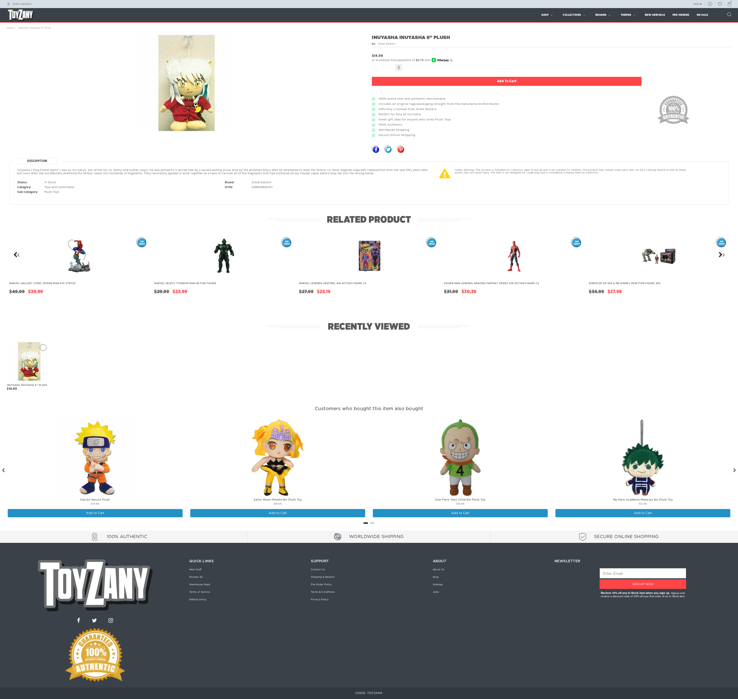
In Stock (50, 182)
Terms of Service (199, 592)
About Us (438, 569)
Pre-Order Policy (321, 584)
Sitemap (438, 584)
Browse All (196, 577)
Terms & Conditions (323, 592)
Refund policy (197, 599)
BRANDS (601, 15)
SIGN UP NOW (642, 584)
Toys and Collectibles (59, 187)
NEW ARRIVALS (655, 15)
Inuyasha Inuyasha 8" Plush (27, 385)
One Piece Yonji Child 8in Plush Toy (460, 499)
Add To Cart (507, 81)
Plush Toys (51, 192)
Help (696, 4)
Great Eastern (262, 182)
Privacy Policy (319, 599)
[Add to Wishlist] (399, 67)
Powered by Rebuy (369, 528)
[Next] (16, 254)
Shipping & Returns (323, 577)
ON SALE (702, 15)
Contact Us (318, 569)
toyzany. (375, 693)
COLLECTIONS (572, 15)
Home (10, 28)
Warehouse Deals (199, 584)
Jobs (436, 592)
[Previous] (4, 470)
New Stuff (195, 569)
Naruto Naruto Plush (95, 499)
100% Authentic (22, 4)
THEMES (626, 15)
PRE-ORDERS (680, 15)
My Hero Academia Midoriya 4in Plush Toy (643, 499)
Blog (436, 577)
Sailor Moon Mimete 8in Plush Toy (278, 499)
